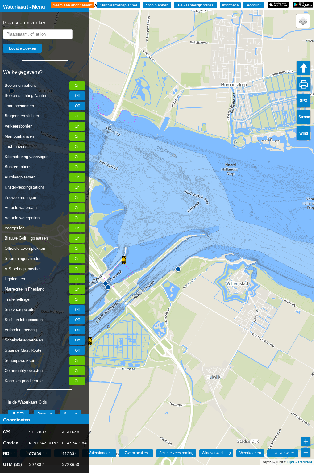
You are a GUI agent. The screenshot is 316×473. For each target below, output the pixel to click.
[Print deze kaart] (303, 84)
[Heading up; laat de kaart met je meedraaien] (303, 68)
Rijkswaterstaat (299, 461)
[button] (90, 341)
